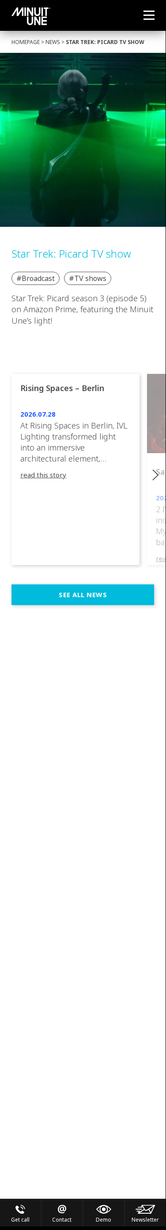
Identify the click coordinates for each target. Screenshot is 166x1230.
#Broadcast (35, 278)
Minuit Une (30, 16)
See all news (83, 594)
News (52, 42)
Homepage (25, 42)
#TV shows (87, 278)
